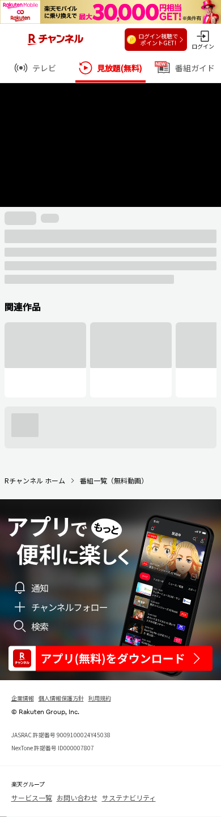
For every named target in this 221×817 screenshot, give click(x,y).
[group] (45, 359)
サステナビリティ (129, 797)
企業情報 (22, 698)
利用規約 (99, 698)
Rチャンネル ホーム (35, 480)
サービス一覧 (31, 797)
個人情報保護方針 (61, 698)
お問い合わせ (77, 797)
